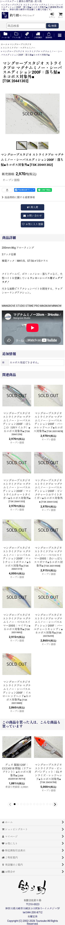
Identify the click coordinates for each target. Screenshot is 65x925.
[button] (59, 35)
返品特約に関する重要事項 (20, 197)
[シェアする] (7, 190)
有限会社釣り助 (32, 900)
